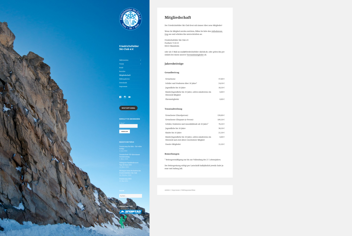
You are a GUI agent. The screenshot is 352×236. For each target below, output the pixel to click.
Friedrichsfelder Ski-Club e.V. (129, 47)
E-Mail (122, 123)
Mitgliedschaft (125, 75)
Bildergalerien (124, 79)
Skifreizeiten (123, 60)
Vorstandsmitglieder (195, 55)
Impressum (123, 86)
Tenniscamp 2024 (125, 179)
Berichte (122, 71)
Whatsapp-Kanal (128, 108)
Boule (121, 68)
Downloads (123, 83)
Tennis (121, 64)
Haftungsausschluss (188, 190)
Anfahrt (167, 190)
